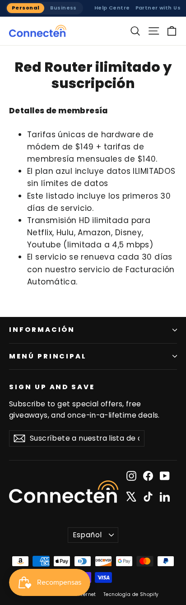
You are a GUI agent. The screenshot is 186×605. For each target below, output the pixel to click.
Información (42, 329)
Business (63, 7)
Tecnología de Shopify (131, 594)
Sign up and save (52, 386)
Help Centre (112, 7)
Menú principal (48, 356)
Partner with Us (158, 7)
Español (87, 535)
